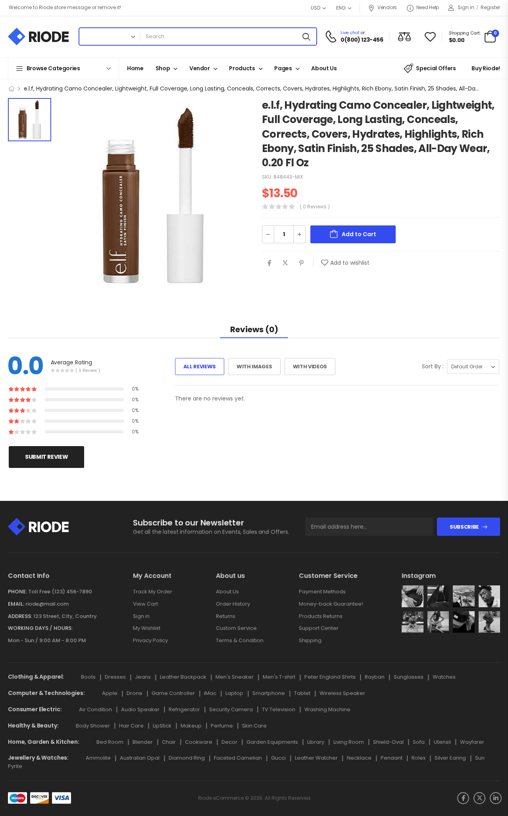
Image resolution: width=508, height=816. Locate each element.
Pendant (391, 758)
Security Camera (231, 709)
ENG (341, 7)
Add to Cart (359, 235)
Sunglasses (408, 677)
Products (242, 68)
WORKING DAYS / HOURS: (40, 628)
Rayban (375, 677)
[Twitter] (285, 263)
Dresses (115, 677)
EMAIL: (16, 604)
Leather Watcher (316, 758)
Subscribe (464, 527)
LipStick (162, 725)
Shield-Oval (388, 742)
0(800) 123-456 (362, 40)
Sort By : (433, 366)
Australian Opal (140, 758)
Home (135, 68)
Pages (283, 68)
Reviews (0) (254, 329)
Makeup (191, 725)
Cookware (198, 742)
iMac (210, 693)
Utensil (442, 742)
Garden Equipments (272, 742)
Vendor (199, 68)
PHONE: (17, 591)
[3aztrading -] (38, 36)
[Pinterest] (301, 263)
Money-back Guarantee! (331, 604)
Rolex (418, 758)
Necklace (359, 758)
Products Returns (321, 616)
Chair (169, 742)
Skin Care (254, 725)
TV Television (278, 709)
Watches (444, 677)
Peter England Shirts (330, 677)
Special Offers (436, 68)
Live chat (350, 32)
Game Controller (173, 693)
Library (315, 742)
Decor (229, 742)
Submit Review (46, 457)
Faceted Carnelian (238, 758)
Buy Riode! (485, 68)
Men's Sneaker (235, 677)
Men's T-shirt (279, 677)
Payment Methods (322, 591)
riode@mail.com (47, 604)
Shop (163, 68)
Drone (134, 693)
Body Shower (93, 725)
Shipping (310, 640)
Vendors (387, 7)
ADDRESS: (20, 616)
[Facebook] (269, 263)
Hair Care (131, 725)
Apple (109, 693)
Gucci (278, 758)
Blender (143, 742)
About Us (324, 68)
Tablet (302, 693)
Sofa (419, 742)
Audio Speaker (140, 709)
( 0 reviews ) (315, 207)
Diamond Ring (187, 758)
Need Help (427, 7)
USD (315, 7)
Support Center (319, 628)
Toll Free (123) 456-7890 (60, 591)
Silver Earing (450, 758)
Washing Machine (327, 709)
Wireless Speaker (342, 693)
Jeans (143, 677)
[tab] (254, 329)
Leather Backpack (183, 677)
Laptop (234, 693)
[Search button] (308, 36)
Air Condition (95, 709)
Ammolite (98, 758)
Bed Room (109, 742)
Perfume (222, 725)
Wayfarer (472, 742)
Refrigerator (184, 709)
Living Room (348, 742)
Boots (88, 677)
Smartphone (268, 693)
